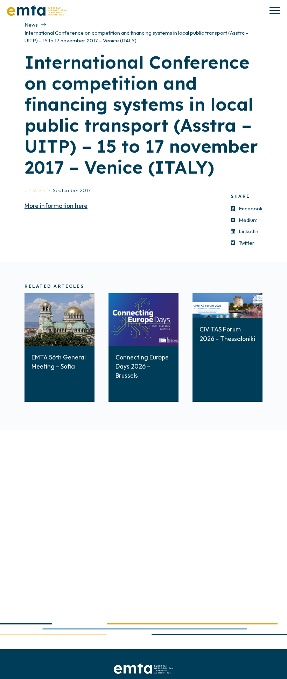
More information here (56, 206)
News (31, 24)
